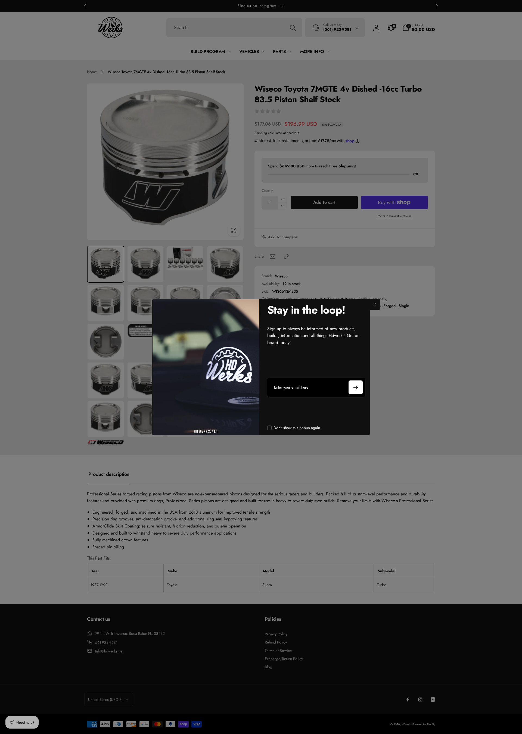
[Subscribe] (356, 387)
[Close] (374, 304)
